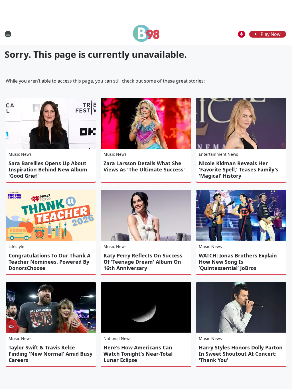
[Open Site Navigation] (8, 34)
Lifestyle (16, 246)
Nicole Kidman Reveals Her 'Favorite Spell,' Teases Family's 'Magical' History (238, 169)
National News (117, 338)
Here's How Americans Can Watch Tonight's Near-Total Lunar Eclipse (138, 353)
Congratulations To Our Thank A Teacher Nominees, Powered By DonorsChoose (49, 261)
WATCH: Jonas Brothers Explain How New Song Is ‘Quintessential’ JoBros (238, 261)
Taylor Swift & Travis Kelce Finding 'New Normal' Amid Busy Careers (50, 353)
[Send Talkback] (241, 34)
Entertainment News (218, 154)
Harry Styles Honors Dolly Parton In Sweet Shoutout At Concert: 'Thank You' (241, 353)
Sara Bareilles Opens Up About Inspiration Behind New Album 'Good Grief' (48, 169)
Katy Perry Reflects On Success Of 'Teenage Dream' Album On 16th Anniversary (143, 261)
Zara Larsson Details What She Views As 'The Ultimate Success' (144, 166)
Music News (20, 154)
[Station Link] (146, 34)
